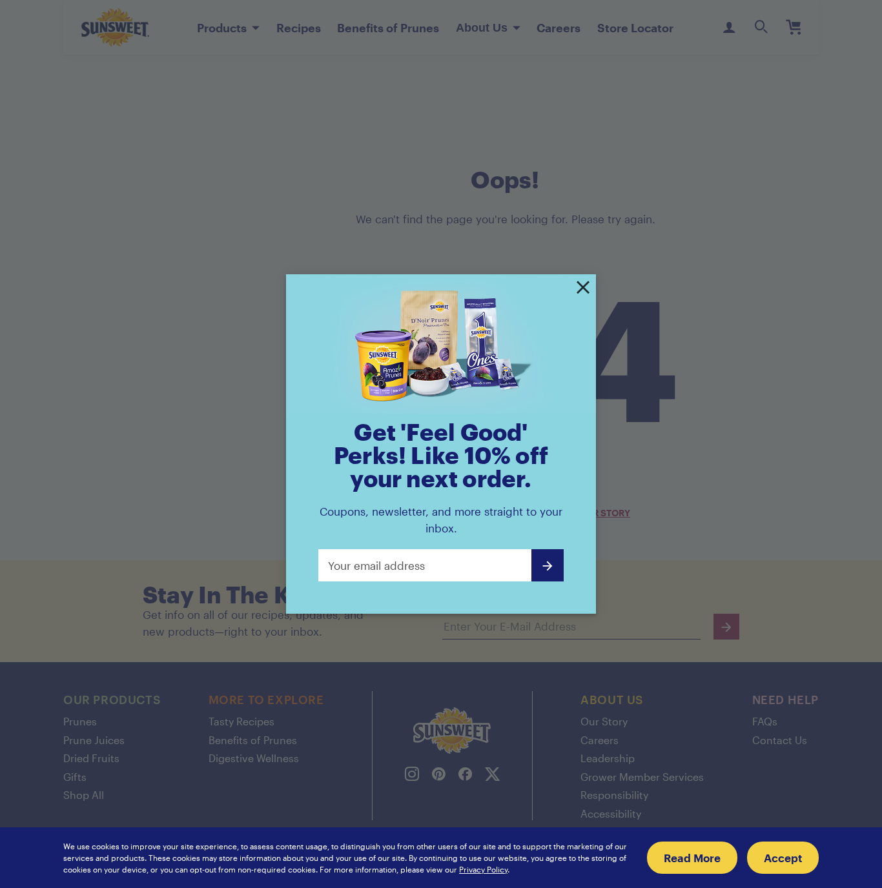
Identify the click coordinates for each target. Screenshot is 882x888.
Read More (692, 857)
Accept (783, 857)
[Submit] (547, 565)
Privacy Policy (483, 869)
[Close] (583, 288)
